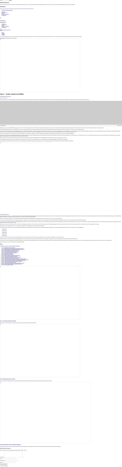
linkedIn (3, 34)
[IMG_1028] (4, 235)
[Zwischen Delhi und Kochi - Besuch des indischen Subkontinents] (46, 442)
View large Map (2, 125)
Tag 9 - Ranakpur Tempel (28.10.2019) (8, 254)
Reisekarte (3, 11)
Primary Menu (3, 22)
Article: (2, 38)
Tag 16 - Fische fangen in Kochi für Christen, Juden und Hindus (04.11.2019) (13, 260)
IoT (23, 8)
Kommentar (2, 457)
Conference (5, 8)
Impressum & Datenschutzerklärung (7, 10)
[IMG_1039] (4, 230)
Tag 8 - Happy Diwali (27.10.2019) (7, 253)
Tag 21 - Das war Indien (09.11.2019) (7, 264)
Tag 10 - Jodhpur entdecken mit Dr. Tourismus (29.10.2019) (11, 255)
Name (1, 458)
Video (32, 8)
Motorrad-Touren (26, 8)
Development (15, 8)
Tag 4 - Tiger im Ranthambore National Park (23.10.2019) (10, 250)
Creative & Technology (11, 8)
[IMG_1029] (4, 233)
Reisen (29, 8)
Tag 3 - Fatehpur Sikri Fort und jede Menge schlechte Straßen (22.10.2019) (13, 249)
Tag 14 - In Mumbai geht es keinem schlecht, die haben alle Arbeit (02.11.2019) (14, 258)
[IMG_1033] (4, 232)
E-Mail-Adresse (2, 460)
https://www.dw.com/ (5, 214)
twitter (3, 32)
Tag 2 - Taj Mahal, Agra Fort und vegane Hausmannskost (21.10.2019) (12, 248)
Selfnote (31, 8)
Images (22, 8)
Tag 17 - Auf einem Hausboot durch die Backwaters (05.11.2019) (12, 261)
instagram (3, 33)
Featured (18, 8)
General (20, 8)
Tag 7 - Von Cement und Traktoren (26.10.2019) (9, 252)
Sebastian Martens (2, 20)
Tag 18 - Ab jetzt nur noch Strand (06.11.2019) (9, 262)
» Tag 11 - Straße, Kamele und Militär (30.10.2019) (9, 256)
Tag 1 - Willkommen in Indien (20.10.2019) (8, 247)
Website (1, 462)
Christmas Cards (2, 8)
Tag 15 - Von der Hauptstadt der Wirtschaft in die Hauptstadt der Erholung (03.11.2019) (15, 259)
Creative (8, 8)
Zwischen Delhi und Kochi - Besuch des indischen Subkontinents (10, 444)
